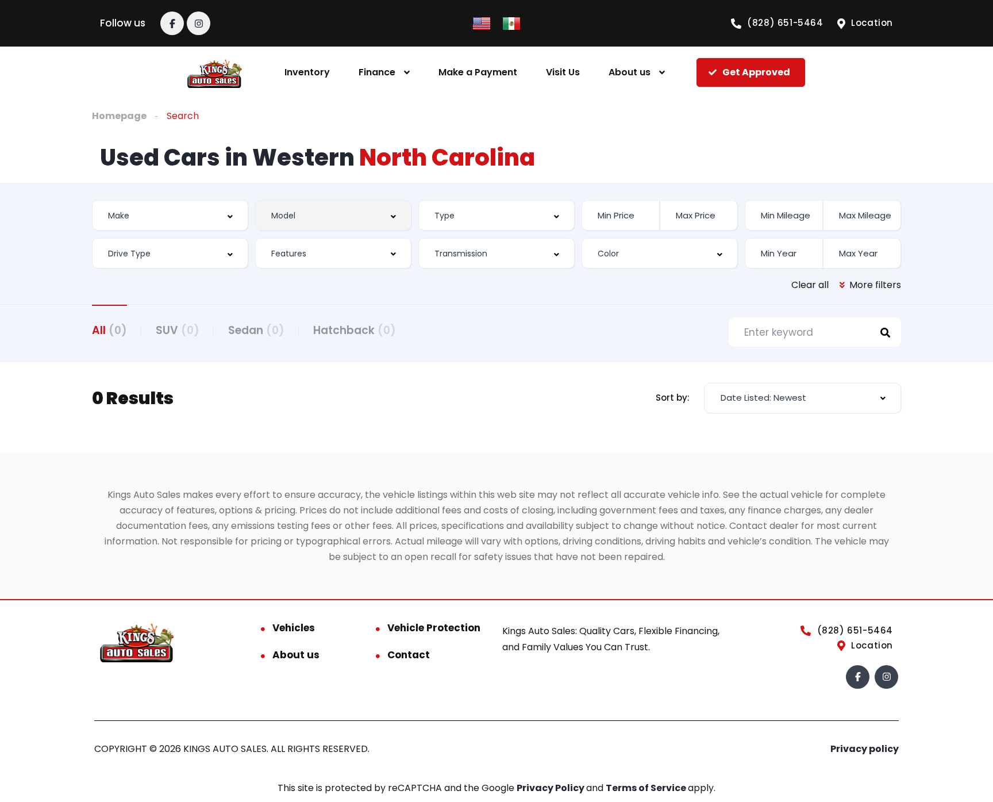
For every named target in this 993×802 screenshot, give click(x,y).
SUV (177, 330)
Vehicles (293, 628)
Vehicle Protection (433, 628)
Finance (377, 72)
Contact (408, 655)
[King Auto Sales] (214, 72)
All (109, 330)
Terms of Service (647, 788)
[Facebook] (172, 23)
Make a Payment (477, 72)
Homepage (119, 115)
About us (630, 72)
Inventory (307, 72)
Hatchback (354, 330)
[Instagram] (198, 23)
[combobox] (170, 215)
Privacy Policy (551, 788)
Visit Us (563, 72)
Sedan (256, 330)
